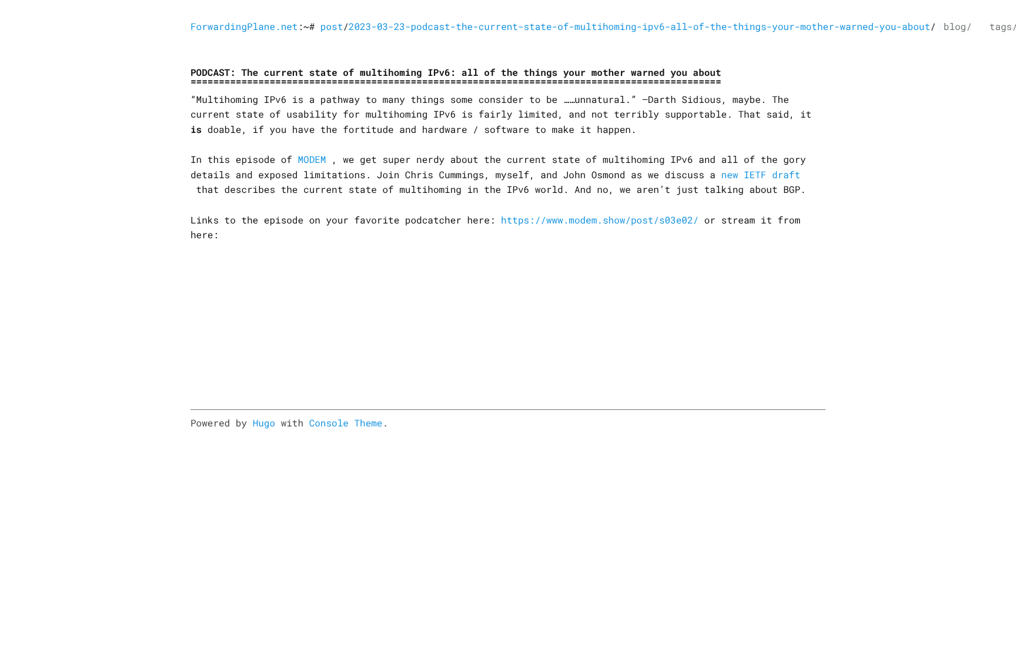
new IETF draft (760, 175)
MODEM (312, 160)
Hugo (264, 423)
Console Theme (346, 423)
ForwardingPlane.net (244, 27)
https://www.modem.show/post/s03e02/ (599, 220)
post (331, 27)
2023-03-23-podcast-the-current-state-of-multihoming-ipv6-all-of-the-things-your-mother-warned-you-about (639, 27)
